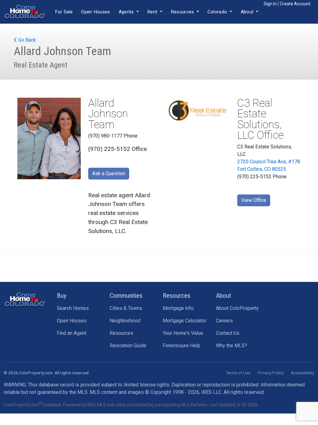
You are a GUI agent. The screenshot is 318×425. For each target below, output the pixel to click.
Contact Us (227, 333)
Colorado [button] (218, 12)
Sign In (270, 3)
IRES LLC (211, 392)
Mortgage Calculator (185, 321)
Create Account (295, 3)
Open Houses (95, 12)
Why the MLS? (231, 345)
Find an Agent (71, 333)
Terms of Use (238, 372)
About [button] (248, 12)
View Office (253, 200)
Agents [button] (127, 12)
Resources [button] (183, 12)
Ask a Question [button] (108, 173)
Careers (224, 321)
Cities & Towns (126, 308)
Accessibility (302, 372)
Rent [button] (153, 12)
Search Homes (73, 308)
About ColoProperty (237, 308)
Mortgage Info (178, 308)
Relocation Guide (128, 345)
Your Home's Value (183, 333)
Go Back (26, 40)
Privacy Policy (271, 372)
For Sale (64, 12)
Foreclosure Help (181, 345)
